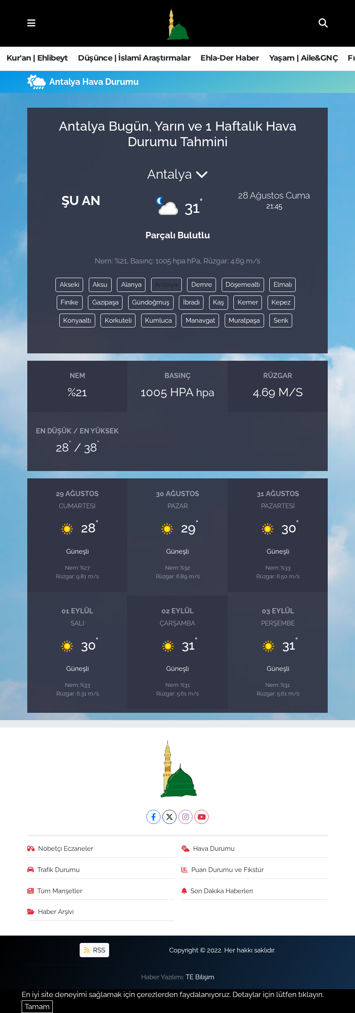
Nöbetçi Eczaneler (65, 848)
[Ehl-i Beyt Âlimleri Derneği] (177, 23)
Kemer (248, 302)
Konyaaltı (77, 320)
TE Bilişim (200, 977)
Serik (281, 320)
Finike (69, 302)
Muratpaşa (244, 320)
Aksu (100, 284)
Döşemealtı (243, 284)
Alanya (131, 284)
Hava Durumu (214, 848)
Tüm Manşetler (59, 890)
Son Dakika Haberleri (221, 890)
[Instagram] (185, 817)
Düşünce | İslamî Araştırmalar (134, 58)
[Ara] (323, 23)
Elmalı (283, 284)
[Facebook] (153, 817)
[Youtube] (201, 817)
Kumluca (158, 320)
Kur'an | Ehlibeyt (37, 58)
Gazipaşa (105, 302)
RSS (98, 950)
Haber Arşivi (56, 911)
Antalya (166, 284)
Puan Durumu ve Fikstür (227, 869)
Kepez (280, 302)
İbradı (191, 302)
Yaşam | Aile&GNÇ (303, 58)
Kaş (218, 302)
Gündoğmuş (150, 302)
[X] (169, 817)
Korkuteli (118, 320)
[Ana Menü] (31, 23)
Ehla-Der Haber (229, 58)
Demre (201, 284)
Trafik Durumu (58, 869)
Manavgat (200, 320)
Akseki (69, 284)
